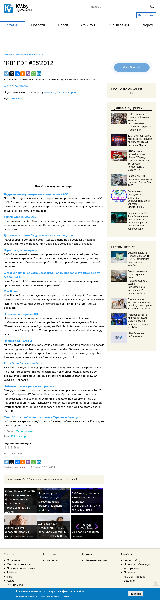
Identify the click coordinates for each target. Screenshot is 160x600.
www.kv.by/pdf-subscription (60, 92)
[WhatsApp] (33, 73)
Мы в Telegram (131, 67)
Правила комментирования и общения (136, 576)
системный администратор (30, 254)
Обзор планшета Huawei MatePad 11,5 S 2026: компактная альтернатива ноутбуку (139, 259)
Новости (38, 25)
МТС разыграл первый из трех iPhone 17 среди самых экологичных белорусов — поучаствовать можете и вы (138, 160)
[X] (11, 73)
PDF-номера (15, 584)
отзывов (17, 98)
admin (23, 467)
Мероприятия (24, 431)
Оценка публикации (17, 443)
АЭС (100, 198)
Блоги (63, 25)
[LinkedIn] (39, 73)
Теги (9, 576)
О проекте (13, 560)
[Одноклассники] (22, 73)
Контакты (52, 560)
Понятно (135, 593)
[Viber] (28, 73)
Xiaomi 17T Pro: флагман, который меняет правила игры (19, 531)
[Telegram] (6, 73)
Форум (147, 25)
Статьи (12, 25)
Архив (10, 580)
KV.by (22, 6)
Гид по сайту (132, 560)
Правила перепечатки (21, 568)
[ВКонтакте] (17, 73)
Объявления (119, 25)
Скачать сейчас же (16, 85)
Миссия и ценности (19, 564)
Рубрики (12, 572)
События (88, 25)
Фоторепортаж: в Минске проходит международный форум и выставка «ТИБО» (50, 501)
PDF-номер (18, 436)
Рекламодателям (96, 560)
